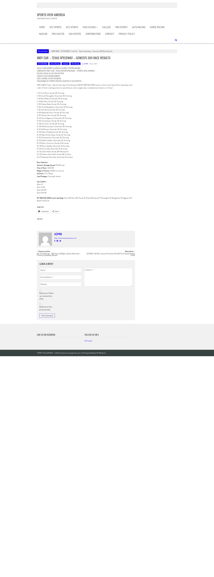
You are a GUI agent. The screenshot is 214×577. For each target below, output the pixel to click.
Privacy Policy (127, 33)
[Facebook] (54, 241)
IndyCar (65, 64)
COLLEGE (106, 27)
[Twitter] (60, 241)
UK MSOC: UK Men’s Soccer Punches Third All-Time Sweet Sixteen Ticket (111, 254)
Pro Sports (121, 27)
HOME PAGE (55, 51)
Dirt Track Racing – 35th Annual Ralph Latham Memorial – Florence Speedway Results (58, 254)
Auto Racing (138, 27)
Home (42, 27)
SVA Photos (75, 33)
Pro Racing (75, 64)
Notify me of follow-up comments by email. (46, 296)
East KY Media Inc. (99, 353)
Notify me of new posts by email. (45, 308)
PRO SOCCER (58, 33)
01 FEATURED (65, 51)
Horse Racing (157, 27)
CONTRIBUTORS (93, 33)
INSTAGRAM (55, 76)
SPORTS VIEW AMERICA (86, 71)
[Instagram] (57, 241)
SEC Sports (55, 27)
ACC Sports (72, 27)
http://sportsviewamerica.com (65, 238)
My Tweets (88, 341)
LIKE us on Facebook (46, 334)
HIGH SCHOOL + (90, 27)
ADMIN (85, 64)
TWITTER (60, 73)
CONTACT (109, 33)
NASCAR (43, 33)
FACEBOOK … (58, 78)
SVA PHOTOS (76, 81)
